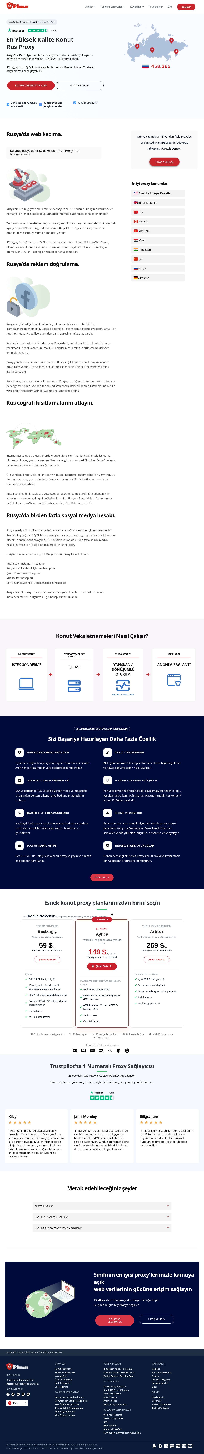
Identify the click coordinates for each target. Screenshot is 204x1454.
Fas (141, 212)
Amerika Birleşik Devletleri (155, 193)
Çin (141, 259)
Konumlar (24, 22)
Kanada (143, 221)
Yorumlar (156, 1401)
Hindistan (145, 249)
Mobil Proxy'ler (62, 1383)
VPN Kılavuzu (110, 1397)
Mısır (142, 240)
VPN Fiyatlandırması (65, 1415)
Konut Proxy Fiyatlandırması (69, 1397)
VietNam (144, 231)
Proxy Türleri (110, 1401)
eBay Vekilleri (110, 1425)
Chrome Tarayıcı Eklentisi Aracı (119, 1372)
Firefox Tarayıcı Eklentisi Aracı (118, 1376)
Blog (154, 1387)
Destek (155, 1376)
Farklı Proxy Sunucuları (115, 1404)
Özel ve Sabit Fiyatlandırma (69, 1408)
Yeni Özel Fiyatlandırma (67, 1404)
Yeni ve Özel (61, 1376)
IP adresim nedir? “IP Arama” (118, 1369)
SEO (105, 1422)
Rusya (142, 268)
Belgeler (156, 1369)
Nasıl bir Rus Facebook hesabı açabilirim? (58, 1228)
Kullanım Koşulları (161, 1404)
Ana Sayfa (13, 22)
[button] (102, 920)
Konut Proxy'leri (63, 1369)
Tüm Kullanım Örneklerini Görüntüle (122, 1432)
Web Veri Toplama (112, 1415)
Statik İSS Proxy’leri (65, 1372)
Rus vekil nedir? (44, 1206)
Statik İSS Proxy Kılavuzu (116, 1390)
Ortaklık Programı (161, 1379)
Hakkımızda (158, 1397)
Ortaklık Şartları (160, 1383)
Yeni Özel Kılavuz (112, 1393)
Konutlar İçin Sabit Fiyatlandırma (72, 1401)
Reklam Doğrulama (113, 1418)
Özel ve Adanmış (63, 1379)
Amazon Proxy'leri (112, 1429)
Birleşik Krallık (147, 202)
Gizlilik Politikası (160, 1408)
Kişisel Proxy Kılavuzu (114, 1386)
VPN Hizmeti (61, 1387)
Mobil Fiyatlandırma (65, 1411)
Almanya (143, 278)
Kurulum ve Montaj (162, 1372)
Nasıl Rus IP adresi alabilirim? (51, 1217)
